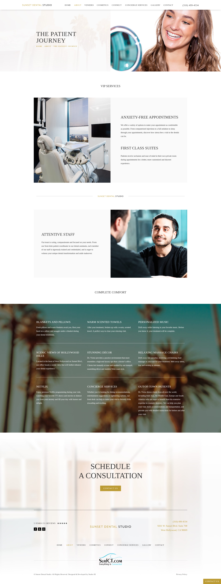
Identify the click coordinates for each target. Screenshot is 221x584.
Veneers (89, 5)
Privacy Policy (181, 574)
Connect (117, 5)
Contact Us (110, 488)
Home (68, 5)
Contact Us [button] (212, 581)
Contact (168, 5)
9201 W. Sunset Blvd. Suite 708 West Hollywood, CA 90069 (172, 528)
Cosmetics (102, 5)
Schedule (110, 471)
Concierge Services (136, 5)
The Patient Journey (65, 46)
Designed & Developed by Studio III (82, 574)
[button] (35, 529)
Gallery (155, 5)
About (77, 5)
